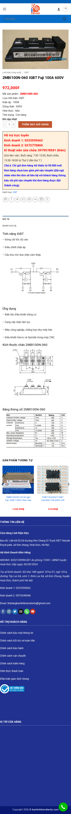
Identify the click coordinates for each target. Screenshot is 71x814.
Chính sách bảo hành (11, 648)
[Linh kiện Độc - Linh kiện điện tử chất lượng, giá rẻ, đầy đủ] (35, 9)
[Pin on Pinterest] (29, 199)
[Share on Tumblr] (47, 199)
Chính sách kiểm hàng (12, 663)
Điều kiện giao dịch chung (14, 678)
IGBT (26, 72)
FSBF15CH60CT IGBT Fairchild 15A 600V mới (52, 498)
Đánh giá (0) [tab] (9, 225)
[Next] (68, 490)
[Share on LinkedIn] (41, 199)
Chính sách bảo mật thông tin (16, 632)
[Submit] (64, 19)
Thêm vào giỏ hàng (35, 124)
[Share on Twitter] (17, 199)
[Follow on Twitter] (15, 611)
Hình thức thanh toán (11, 671)
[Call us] (27, 611)
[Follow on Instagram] (9, 611)
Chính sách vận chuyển (13, 655)
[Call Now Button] (63, 807)
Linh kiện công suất (11, 72)
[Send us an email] (21, 611)
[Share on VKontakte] (35, 199)
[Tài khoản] (58, 9)
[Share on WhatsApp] (5, 199)
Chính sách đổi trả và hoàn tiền (17, 640)
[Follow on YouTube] (33, 611)
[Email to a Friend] (23, 199)
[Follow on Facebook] (3, 611)
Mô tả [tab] (5, 219)
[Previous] (3, 490)
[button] (4, 9)
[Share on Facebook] (11, 199)
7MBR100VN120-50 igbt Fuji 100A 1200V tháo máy (18, 498)
